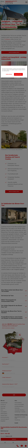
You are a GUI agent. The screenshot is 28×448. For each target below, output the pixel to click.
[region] (14, 72)
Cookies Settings (9, 74)
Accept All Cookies (18, 74)
